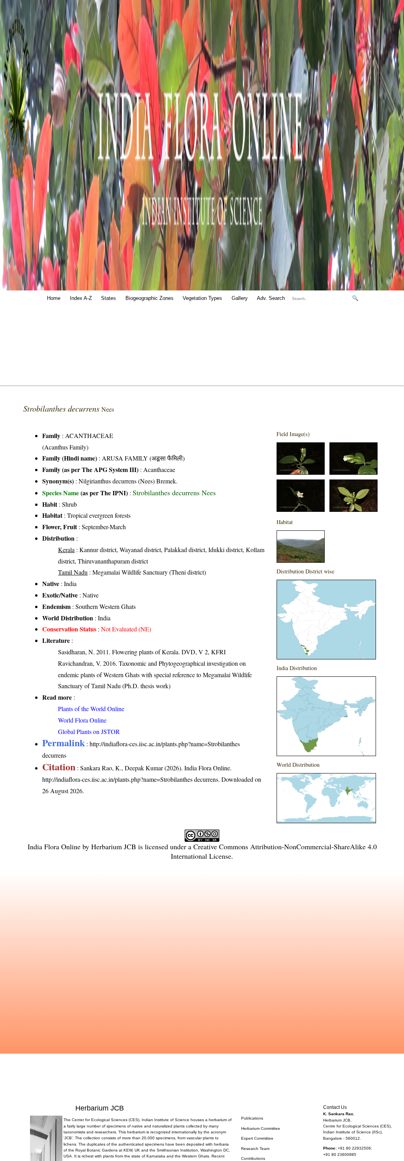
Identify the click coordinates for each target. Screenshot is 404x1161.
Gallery (240, 298)
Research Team (255, 1148)
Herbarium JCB (113, 846)
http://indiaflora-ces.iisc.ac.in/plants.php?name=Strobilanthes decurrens (130, 779)
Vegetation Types (202, 298)
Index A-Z (81, 298)
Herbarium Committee (260, 1128)
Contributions (253, 1158)
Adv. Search (271, 298)
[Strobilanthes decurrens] (301, 472)
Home (53, 298)
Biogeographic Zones (149, 298)
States (108, 298)
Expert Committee (257, 1138)
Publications (252, 1118)
